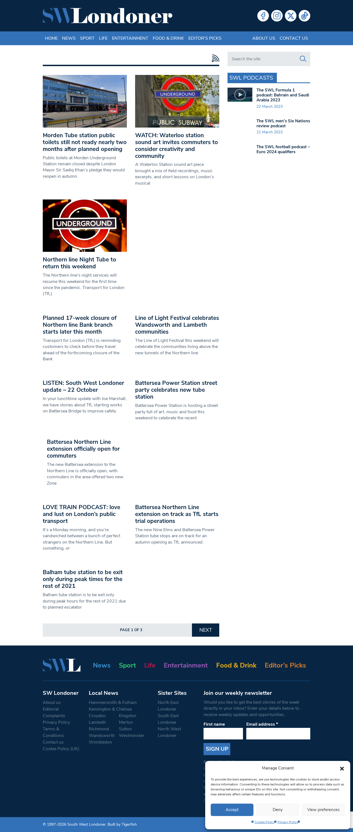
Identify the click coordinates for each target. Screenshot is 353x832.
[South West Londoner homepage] (107, 15)
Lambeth (97, 722)
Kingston (127, 716)
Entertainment (130, 38)
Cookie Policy (265, 822)
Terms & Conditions (53, 732)
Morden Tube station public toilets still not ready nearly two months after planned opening (85, 142)
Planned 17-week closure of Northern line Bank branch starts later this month (79, 325)
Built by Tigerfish (122, 824)
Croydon (97, 716)
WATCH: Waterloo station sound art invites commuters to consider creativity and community (176, 145)
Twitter (290, 15)
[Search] (303, 59)
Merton (126, 722)
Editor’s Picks (285, 665)
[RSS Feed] (214, 58)
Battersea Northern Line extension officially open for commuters (83, 449)
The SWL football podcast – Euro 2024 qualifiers (283, 149)
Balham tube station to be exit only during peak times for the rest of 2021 (83, 579)
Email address (262, 724)
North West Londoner (169, 732)
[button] (342, 768)
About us (263, 38)
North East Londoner (168, 705)
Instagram (277, 15)
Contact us (294, 38)
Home (51, 38)
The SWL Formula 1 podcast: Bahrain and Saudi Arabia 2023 (282, 95)
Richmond (99, 729)
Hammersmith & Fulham (113, 702)
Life (103, 38)
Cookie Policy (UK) (61, 749)
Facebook (263, 15)
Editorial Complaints (54, 712)
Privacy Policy (287, 822)
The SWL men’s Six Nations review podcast (283, 123)
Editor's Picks (204, 38)
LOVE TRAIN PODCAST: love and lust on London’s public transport (81, 514)
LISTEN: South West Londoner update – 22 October (83, 386)
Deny (278, 809)
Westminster (131, 736)
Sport (87, 38)
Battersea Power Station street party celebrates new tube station (176, 390)
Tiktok (304, 15)
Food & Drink (168, 38)
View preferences (323, 809)
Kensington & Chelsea (110, 709)
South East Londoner (168, 719)
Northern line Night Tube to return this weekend (79, 263)
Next (205, 630)
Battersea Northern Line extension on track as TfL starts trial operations (176, 514)
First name (214, 724)
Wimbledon (100, 742)
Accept (232, 809)
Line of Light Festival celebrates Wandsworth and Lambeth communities (177, 325)
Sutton (125, 729)
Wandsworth (102, 736)
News (69, 38)
